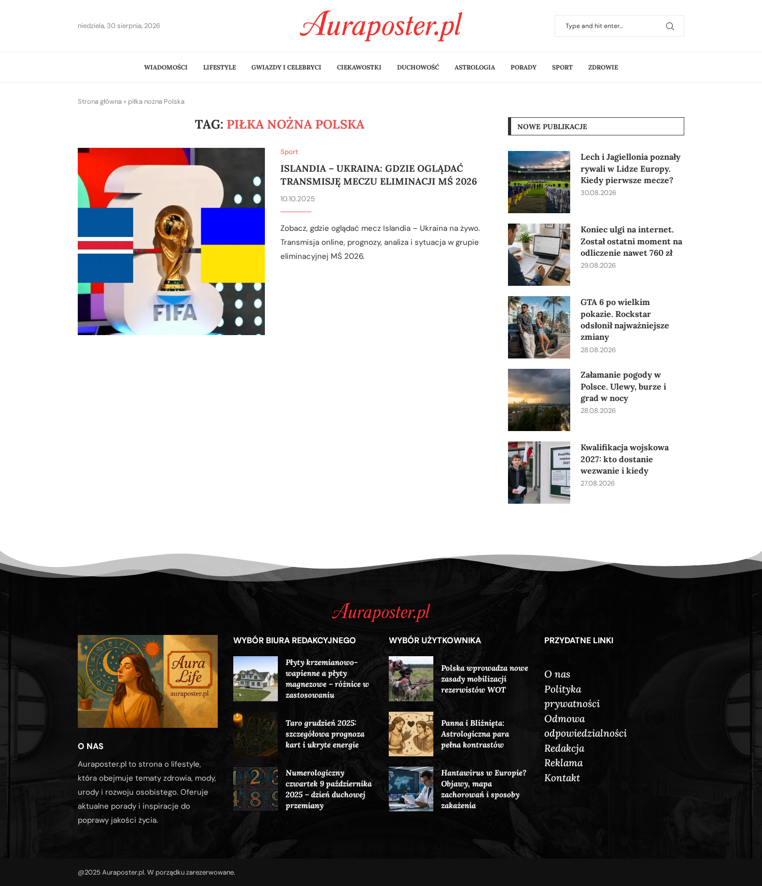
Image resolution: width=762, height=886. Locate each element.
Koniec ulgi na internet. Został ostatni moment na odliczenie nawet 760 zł (631, 241)
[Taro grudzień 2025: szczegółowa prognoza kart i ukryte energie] (255, 734)
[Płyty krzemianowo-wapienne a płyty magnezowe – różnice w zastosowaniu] (255, 678)
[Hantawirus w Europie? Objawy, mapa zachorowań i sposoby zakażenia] (411, 789)
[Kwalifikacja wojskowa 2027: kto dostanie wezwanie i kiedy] (539, 472)
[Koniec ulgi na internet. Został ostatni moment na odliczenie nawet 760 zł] (539, 255)
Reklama (563, 762)
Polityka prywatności (572, 696)
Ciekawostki (359, 67)
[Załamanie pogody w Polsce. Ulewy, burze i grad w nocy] (539, 400)
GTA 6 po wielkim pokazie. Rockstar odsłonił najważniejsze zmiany (625, 319)
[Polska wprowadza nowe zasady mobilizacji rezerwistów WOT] (411, 678)
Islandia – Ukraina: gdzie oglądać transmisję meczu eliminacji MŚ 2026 (378, 174)
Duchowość (418, 67)
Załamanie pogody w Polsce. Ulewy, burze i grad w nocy (623, 386)
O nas (557, 674)
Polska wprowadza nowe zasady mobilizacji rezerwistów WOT (484, 679)
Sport (562, 67)
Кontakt (562, 777)
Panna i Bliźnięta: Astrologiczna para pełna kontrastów (475, 734)
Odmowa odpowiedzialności (585, 726)
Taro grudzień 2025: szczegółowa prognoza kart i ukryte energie (325, 734)
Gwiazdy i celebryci (286, 67)
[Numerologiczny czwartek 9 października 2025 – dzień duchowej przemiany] (255, 789)
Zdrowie (603, 67)
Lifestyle (219, 67)
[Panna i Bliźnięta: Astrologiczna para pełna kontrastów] (411, 734)
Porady (524, 67)
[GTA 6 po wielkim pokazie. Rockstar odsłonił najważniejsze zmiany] (539, 327)
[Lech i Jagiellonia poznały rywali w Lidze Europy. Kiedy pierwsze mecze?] (539, 182)
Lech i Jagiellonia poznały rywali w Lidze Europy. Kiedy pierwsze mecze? (631, 168)
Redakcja (564, 748)
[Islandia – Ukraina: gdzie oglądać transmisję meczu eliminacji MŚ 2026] (171, 241)
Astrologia (475, 67)
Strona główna (100, 101)
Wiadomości (166, 67)
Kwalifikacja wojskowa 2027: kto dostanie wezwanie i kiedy (625, 459)
